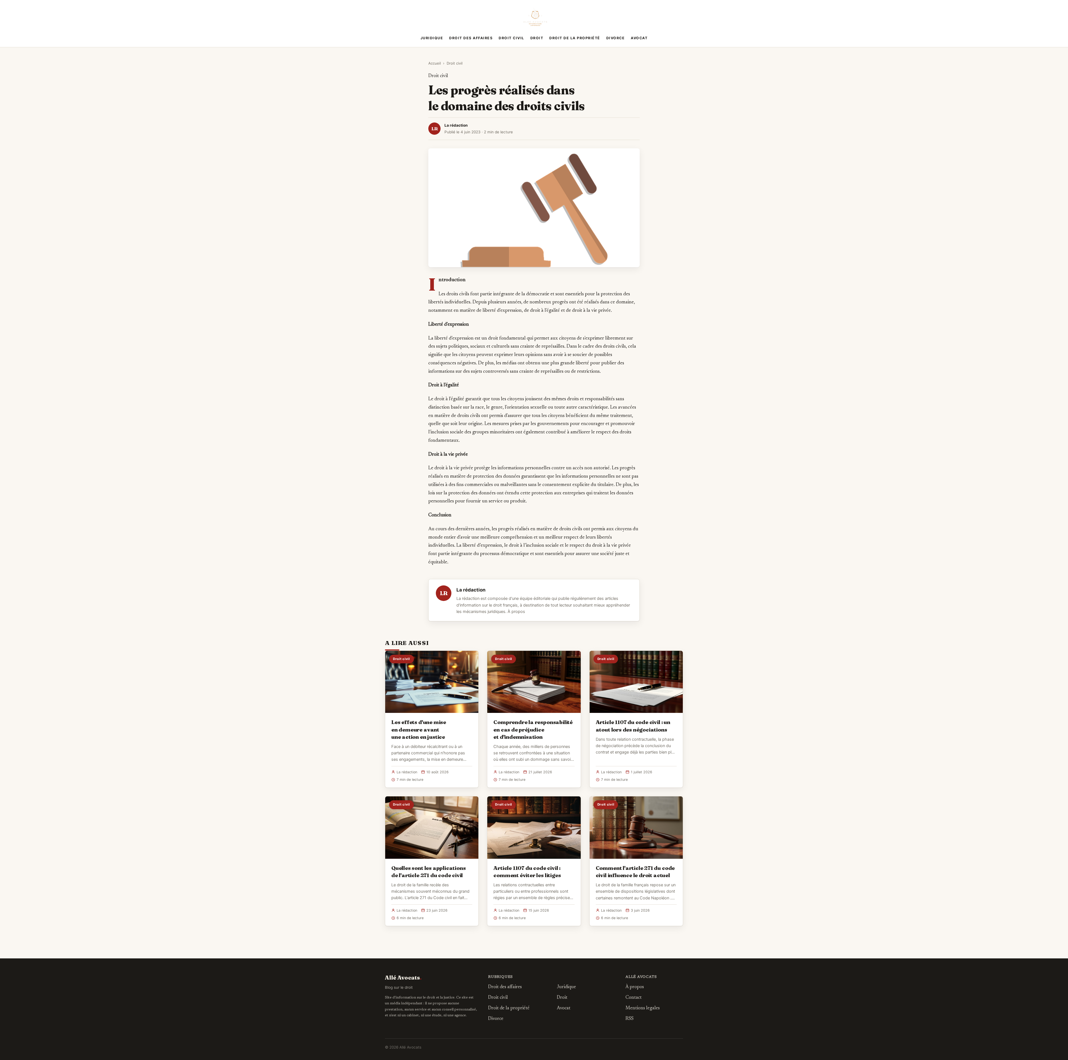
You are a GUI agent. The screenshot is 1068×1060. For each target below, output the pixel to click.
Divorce (615, 38)
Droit (536, 38)
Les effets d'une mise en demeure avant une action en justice (418, 729)
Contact (634, 997)
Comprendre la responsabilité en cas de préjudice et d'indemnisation (533, 729)
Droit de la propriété (574, 38)
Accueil (434, 63)
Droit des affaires (471, 38)
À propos (516, 611)
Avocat (639, 38)
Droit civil (511, 38)
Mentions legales (643, 1008)
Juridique (432, 38)
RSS (630, 1019)
